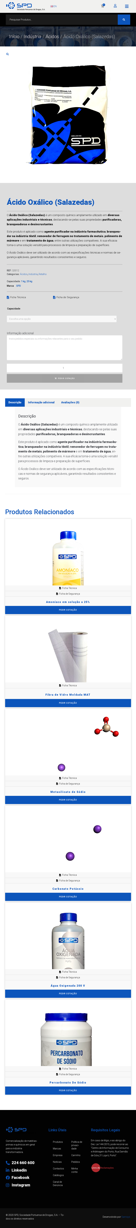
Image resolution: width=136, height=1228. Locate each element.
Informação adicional (20, 333)
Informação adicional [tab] (41, 402)
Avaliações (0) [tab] (70, 402)
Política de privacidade (76, 1145)
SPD (18, 285)
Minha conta (74, 1170)
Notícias (57, 1162)
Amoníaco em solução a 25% (68, 602)
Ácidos (52, 36)
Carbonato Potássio (68, 888)
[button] (126, 6)
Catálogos (58, 1175)
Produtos (58, 1142)
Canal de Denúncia (58, 1184)
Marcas (57, 1148)
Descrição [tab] (14, 402)
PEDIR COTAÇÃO (66, 378)
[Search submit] (124, 19)
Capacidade (13, 308)
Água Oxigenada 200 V (68, 985)
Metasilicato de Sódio (68, 792)
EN (55, 6)
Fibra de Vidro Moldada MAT (68, 694)
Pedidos (75, 1162)
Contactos (58, 1168)
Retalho (43, 274)
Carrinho (75, 1155)
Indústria (32, 36)
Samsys (125, 1217)
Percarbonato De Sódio (68, 1082)
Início (14, 36)
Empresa (57, 1155)
